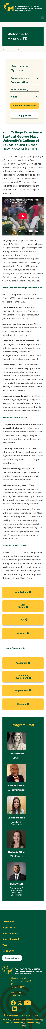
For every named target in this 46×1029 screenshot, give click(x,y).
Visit (4, 945)
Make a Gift (8, 950)
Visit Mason (21, 606)
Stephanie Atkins (17, 852)
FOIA (23, 1025)
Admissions (21, 592)
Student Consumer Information (28, 1019)
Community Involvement (22, 676)
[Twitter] (20, 1003)
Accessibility (33, 1022)
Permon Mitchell (16, 785)
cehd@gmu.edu (17, 995)
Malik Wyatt (16, 884)
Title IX (7, 1019)
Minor (24, 97)
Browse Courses (10, 933)
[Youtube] (27, 1003)
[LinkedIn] (14, 1008)
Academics (21, 663)
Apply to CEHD (9, 927)
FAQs (21, 619)
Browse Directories (11, 939)
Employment (21, 690)
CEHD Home (8, 921)
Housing (21, 704)
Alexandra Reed (16, 817)
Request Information (24, 105)
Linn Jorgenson (16, 753)
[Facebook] (13, 1002)
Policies (21, 633)
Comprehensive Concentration (24, 80)
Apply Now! (24, 115)
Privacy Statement (15, 1022)
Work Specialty (24, 89)
